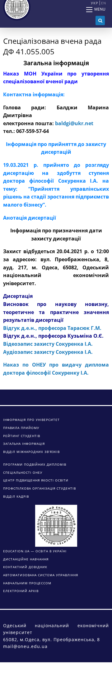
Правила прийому (21, 428)
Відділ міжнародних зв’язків (31, 451)
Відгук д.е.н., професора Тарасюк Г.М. (52, 328)
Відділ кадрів (16, 496)
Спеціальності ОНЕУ (22, 472)
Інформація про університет (31, 420)
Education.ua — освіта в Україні (35, 551)
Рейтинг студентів (21, 436)
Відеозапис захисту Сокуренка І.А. (48, 343)
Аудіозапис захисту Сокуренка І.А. (48, 352)
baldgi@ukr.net (74, 123)
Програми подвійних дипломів (34, 464)
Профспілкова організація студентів (39, 488)
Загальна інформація (24, 443)
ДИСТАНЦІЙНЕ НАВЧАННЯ (26, 559)
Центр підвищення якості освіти (35, 480)
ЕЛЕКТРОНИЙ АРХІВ (21, 591)
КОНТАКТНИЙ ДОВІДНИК (25, 567)
